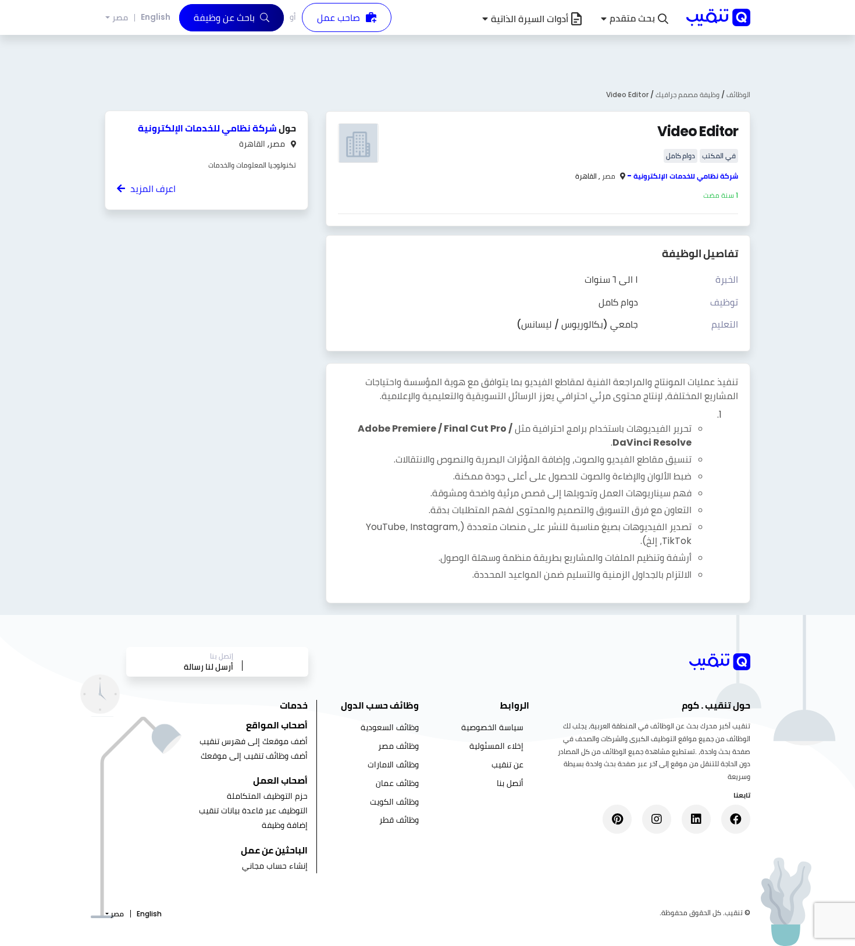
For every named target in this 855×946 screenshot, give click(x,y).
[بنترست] (617, 819)
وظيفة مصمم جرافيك (686, 94)
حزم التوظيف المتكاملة (267, 796)
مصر (120, 17)
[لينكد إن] (696, 819)
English (155, 17)
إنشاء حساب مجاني (275, 866)
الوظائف (738, 94)
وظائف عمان (397, 783)
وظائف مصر (398, 746)
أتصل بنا (510, 783)
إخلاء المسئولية (496, 746)
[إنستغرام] (656, 819)
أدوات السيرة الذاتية (529, 19)
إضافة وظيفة (285, 825)
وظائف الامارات (393, 764)
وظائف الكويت (394, 802)
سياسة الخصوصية (492, 727)
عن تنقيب (507, 764)
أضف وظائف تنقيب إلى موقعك (254, 756)
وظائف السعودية (390, 727)
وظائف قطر (399, 820)
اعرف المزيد (152, 188)
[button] (635, 19)
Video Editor (627, 94)
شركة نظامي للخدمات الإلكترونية (685, 176)
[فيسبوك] (735, 819)
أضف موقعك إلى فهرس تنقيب (254, 741)
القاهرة (586, 176)
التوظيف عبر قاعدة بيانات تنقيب (253, 810)
